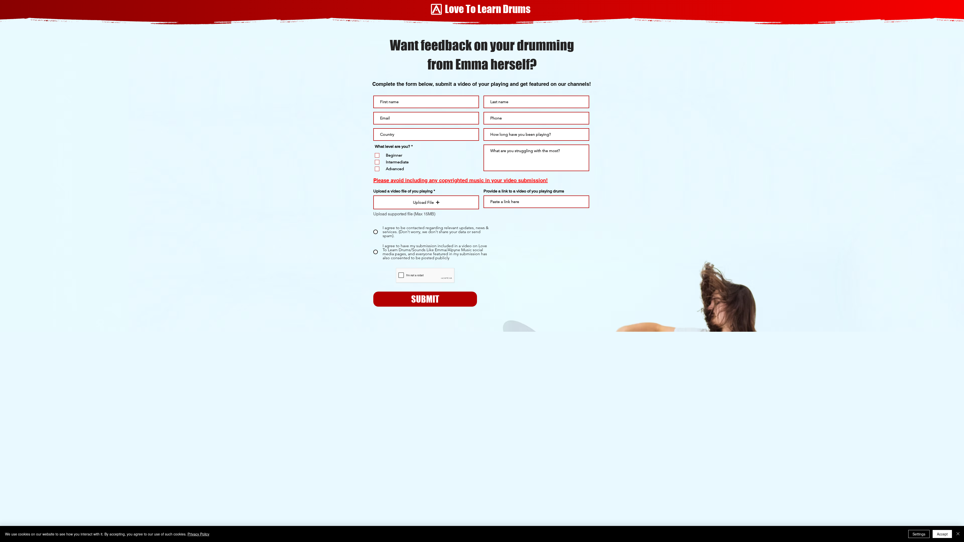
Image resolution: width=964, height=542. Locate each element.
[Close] (958, 534)
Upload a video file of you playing (403, 191)
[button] (426, 202)
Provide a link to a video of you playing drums (524, 191)
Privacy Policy (198, 533)
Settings (919, 533)
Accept (942, 533)
